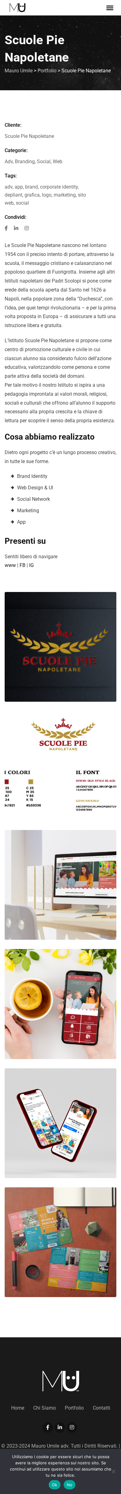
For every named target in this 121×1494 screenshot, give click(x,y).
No (70, 1484)
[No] (113, 1471)
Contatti (101, 1408)
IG (31, 565)
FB (22, 565)
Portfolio (74, 1408)
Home (17, 1408)
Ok (54, 1484)
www (10, 565)
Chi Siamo (44, 1408)
